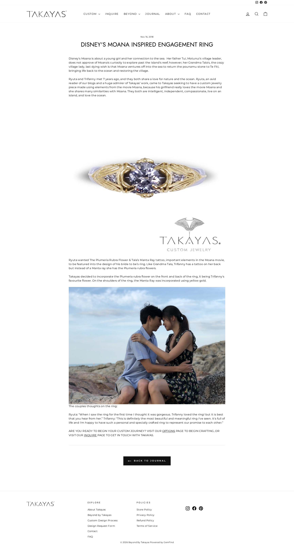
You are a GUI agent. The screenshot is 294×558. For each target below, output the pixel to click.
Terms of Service (147, 526)
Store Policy (144, 509)
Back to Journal (149, 460)
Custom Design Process (103, 520)
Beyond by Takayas (100, 515)
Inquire (112, 13)
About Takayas (97, 509)
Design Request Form (101, 526)
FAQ (188, 13)
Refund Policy (145, 520)
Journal (152, 13)
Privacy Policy (145, 515)
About (171, 13)
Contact (203, 13)
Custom (91, 13)
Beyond (131, 13)
